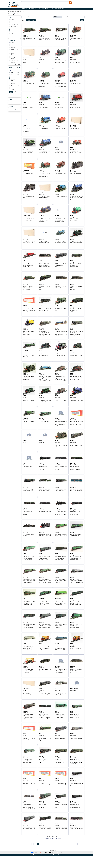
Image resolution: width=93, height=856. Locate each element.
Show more (17, 37)
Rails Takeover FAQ (58, 8)
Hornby (13, 72)
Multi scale (13, 26)
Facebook (35, 852)
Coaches (13, 45)
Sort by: (56, 16)
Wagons (13, 47)
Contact (49, 854)
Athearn (13, 77)
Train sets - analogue (13, 61)
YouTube (60, 852)
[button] (53, 848)
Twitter (52, 852)
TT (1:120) (13, 24)
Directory (32, 8)
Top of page (36, 854)
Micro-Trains (12, 88)
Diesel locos (12, 54)
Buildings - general (13, 57)
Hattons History (44, 8)
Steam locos (12, 50)
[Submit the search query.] (22, 17)
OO (12, 22)
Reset (11, 92)
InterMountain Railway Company (13, 81)
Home (24, 8)
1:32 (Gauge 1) (13, 34)
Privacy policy (56, 854)
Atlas (12, 74)
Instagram (44, 852)
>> (78, 844)
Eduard (12, 85)
